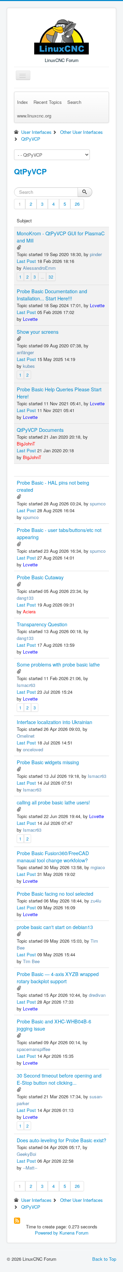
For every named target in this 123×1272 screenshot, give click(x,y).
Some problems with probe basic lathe (58, 664)
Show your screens (37, 331)
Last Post (26, 261)
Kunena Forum (73, 1232)
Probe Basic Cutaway (40, 577)
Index (22, 102)
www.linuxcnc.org (34, 115)
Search (74, 102)
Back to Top (104, 1259)
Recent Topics (47, 102)
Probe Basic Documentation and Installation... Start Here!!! (52, 295)
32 (51, 277)
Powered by (46, 1232)
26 (77, 204)
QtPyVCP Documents (40, 429)
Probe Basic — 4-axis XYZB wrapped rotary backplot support (58, 978)
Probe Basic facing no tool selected (55, 893)
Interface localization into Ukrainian (54, 722)
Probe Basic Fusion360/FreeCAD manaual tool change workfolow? (53, 857)
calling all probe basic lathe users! (53, 802)
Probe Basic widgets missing (48, 762)
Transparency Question (42, 624)
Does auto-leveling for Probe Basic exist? (61, 1140)
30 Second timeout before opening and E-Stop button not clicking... (59, 1079)
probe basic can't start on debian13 (55, 927)
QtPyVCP (30, 171)
